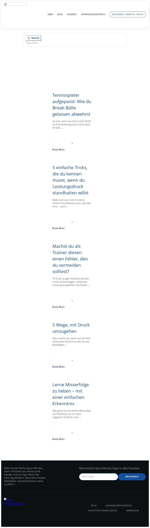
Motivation (39, 167)
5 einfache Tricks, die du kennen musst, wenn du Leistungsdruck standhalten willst (70, 180)
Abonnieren (132, 477)
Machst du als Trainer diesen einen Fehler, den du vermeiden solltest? (70, 258)
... (61, 127)
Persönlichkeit (37, 245)
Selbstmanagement (35, 94)
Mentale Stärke (18, 94)
